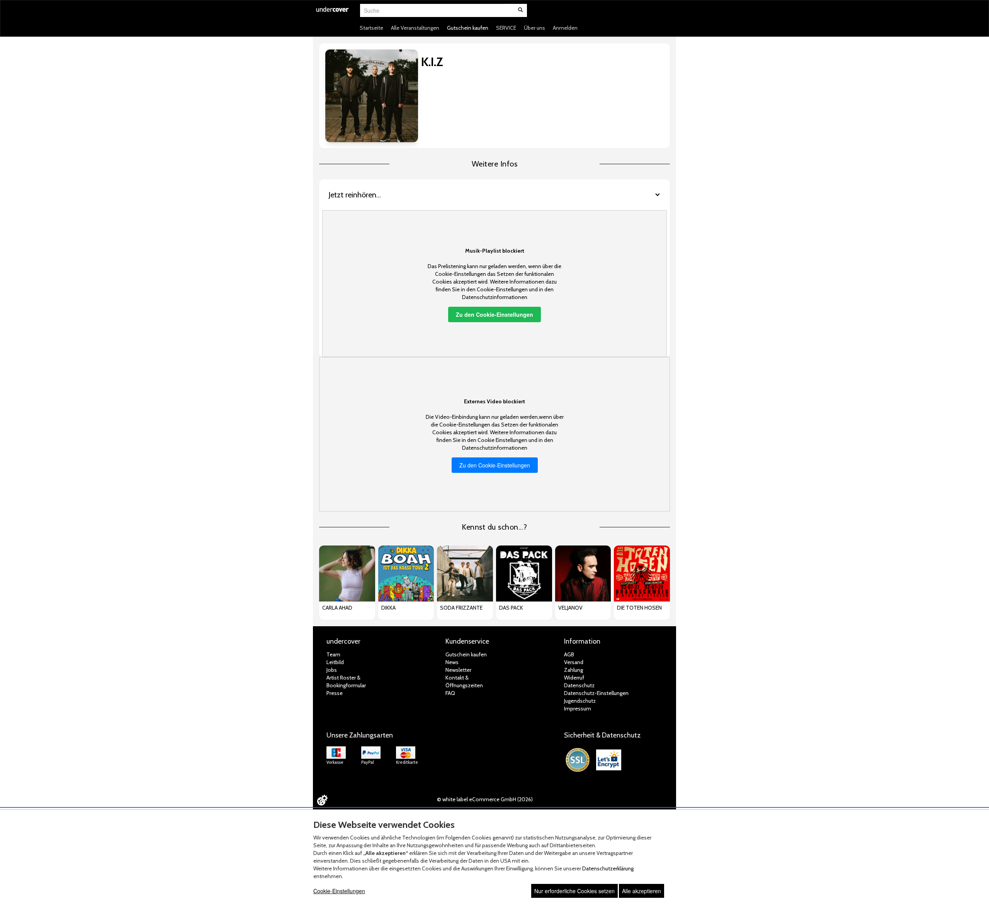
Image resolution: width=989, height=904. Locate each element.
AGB (569, 654)
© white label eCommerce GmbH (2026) (485, 799)
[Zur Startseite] (332, 14)
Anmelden (565, 27)
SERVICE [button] (506, 27)
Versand (573, 662)
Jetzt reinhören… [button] (354, 194)
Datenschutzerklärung (608, 868)
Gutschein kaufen (467, 27)
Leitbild (335, 662)
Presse (334, 693)
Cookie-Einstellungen (339, 891)
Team (333, 654)
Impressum (577, 708)
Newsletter (458, 669)
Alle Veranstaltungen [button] (415, 27)
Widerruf (574, 677)
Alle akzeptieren (641, 891)
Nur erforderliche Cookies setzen (574, 891)
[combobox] (431, 10)
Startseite (371, 27)
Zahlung (573, 669)
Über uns (534, 27)
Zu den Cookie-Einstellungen (494, 314)
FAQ (450, 693)
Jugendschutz (580, 700)
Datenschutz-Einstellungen (596, 693)
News (452, 662)
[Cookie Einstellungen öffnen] (322, 800)
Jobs (331, 669)
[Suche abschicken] (520, 10)
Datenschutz (579, 685)
